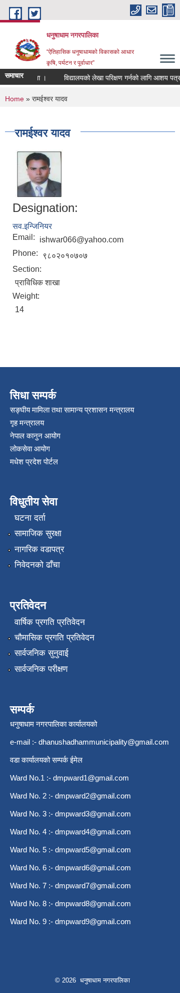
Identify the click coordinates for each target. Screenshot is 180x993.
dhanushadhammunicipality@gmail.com (103, 742)
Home (14, 99)
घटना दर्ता (30, 518)
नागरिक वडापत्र (39, 549)
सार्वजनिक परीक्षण (41, 669)
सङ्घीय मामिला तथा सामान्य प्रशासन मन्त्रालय (72, 409)
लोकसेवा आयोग (30, 448)
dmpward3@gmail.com (93, 813)
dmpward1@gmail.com (91, 778)
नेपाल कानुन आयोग (35, 435)
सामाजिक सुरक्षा (38, 533)
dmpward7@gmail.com (93, 885)
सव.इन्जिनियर (32, 226)
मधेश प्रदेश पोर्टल (34, 461)
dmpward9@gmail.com (93, 921)
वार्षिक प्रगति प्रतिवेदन (49, 622)
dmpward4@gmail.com (93, 831)
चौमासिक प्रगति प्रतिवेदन (54, 637)
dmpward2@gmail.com (93, 796)
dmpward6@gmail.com (93, 867)
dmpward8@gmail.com (93, 903)
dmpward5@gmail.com (93, 849)
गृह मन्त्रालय (27, 422)
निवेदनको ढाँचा (37, 565)
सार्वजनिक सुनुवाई (41, 653)
